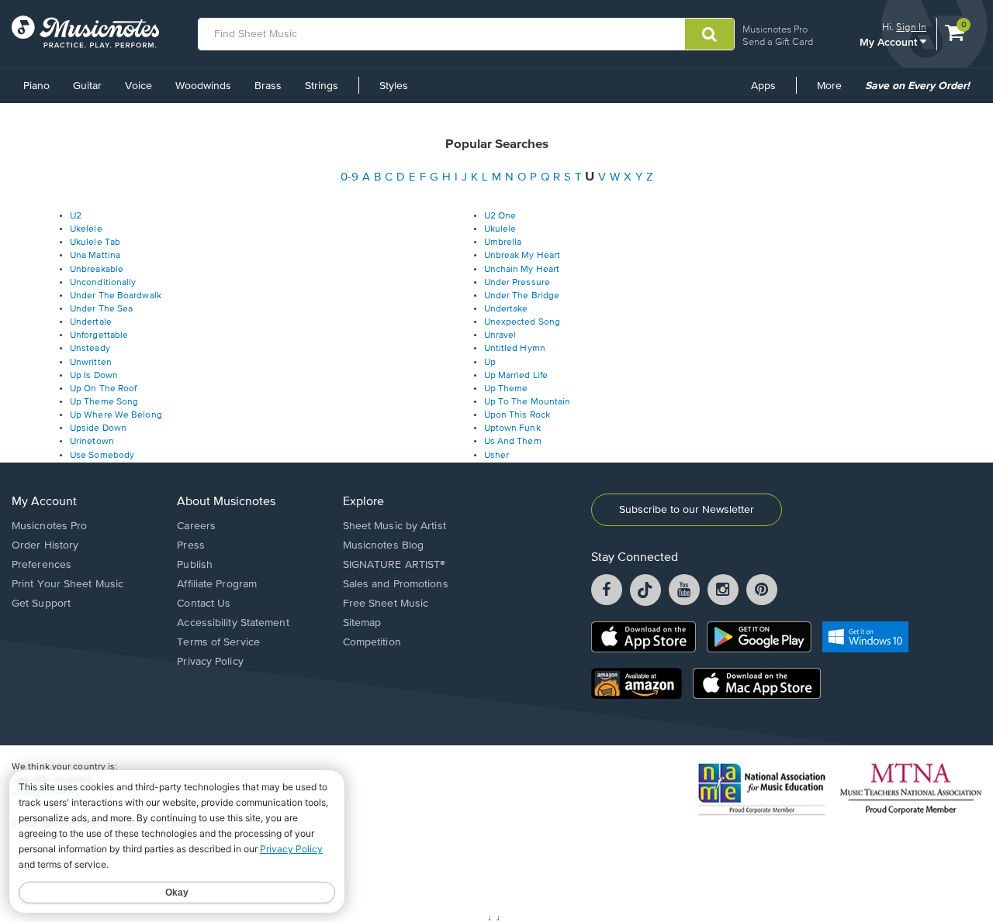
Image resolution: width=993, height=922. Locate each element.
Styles (393, 86)
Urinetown (92, 441)
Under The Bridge (522, 296)
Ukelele (86, 229)
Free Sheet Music (386, 603)
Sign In (911, 27)
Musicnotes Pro (775, 29)
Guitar (87, 86)
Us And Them (512, 441)
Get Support (41, 603)
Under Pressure (517, 282)
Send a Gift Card (777, 41)
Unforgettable (99, 335)
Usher (497, 455)
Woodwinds (203, 86)
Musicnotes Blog (383, 545)
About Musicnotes (226, 502)
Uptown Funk (512, 428)
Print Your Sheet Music (67, 584)
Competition (372, 642)
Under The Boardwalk (115, 296)
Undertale (91, 322)
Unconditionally (103, 282)
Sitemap (362, 623)
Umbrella (503, 242)
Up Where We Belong (116, 415)
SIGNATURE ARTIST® (394, 564)
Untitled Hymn (514, 348)
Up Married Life (516, 375)
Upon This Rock (517, 415)
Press (191, 545)
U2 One (500, 216)
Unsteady (90, 348)
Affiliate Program (217, 584)
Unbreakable (96, 269)
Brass (268, 86)
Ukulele (500, 229)
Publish (195, 564)
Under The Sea (101, 309)
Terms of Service (218, 642)
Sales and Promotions (395, 584)
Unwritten (91, 362)
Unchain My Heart (522, 269)
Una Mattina (95, 255)
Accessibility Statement (233, 623)
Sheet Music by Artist (394, 526)
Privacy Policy (210, 661)
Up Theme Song (104, 402)
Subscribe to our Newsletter (686, 509)
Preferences (41, 564)
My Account (890, 41)
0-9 (349, 177)
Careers (196, 526)
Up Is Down (94, 375)
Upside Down (98, 428)
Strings (321, 86)
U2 (75, 216)
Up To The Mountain (527, 402)
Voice (138, 86)
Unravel (500, 335)
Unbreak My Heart (522, 255)
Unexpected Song (522, 322)
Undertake (506, 309)
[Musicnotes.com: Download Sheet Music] (85, 31)
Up (490, 362)
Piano (36, 86)
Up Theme (506, 389)
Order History (45, 545)
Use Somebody (102, 455)
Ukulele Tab (95, 242)
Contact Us (203, 603)
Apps (763, 86)
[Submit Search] (709, 34)
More (834, 91)
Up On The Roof (103, 389)
